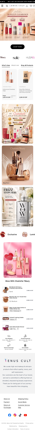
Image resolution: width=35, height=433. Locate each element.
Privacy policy (29, 423)
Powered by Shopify (18, 423)
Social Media (22, 402)
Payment (7, 402)
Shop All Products (27, 65)
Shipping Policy (23, 399)
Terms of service (24, 429)
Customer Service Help (24, 406)
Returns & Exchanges (7, 406)
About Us (7, 399)
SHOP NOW (17, 47)
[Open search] (7, 6)
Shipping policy (23, 426)
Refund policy (13, 426)
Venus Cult (9, 423)
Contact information (12, 429)
